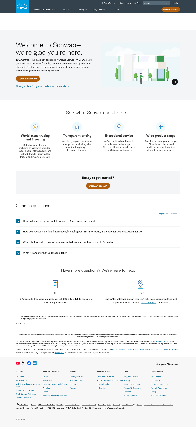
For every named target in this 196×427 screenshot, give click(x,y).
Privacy (33, 405)
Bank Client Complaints (93, 408)
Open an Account (170, 9)
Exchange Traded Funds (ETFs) (55, 384)
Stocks (45, 377)
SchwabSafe (23, 405)
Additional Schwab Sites (46, 405)
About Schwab (127, 405)
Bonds (45, 392)
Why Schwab (156, 377)
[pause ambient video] (175, 82)
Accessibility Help (104, 405)
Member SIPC (59, 353)
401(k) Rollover (21, 380)
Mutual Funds (48, 380)
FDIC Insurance (58, 408)
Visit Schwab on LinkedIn (35, 363)
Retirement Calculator (105, 377)
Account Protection (38, 408)
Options (73, 384)
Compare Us (156, 380)
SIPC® (49, 408)
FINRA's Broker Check (73, 408)
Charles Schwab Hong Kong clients (140, 349)
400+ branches (148, 302)
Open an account (28, 78)
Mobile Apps (101, 388)
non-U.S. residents (118, 349)
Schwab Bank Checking (25, 390)
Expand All (163, 213)
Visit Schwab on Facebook (29, 363)
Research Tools (103, 384)
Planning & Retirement (132, 388)
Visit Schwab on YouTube (18, 363)
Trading (127, 380)
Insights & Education (131, 377)
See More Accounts (23, 398)
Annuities (46, 388)
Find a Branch (109, 3)
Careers (139, 405)
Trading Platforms (76, 377)
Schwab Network (130, 395)
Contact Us (116, 405)
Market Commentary (132, 384)
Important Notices (22, 408)
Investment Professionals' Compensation (158, 405)
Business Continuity (72, 405)
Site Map (60, 405)
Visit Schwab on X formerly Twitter (23, 363)
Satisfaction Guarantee (159, 384)
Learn (116, 9)
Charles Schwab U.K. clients (166, 349)
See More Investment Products (55, 395)
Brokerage (20, 377)
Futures (73, 388)
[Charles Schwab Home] (22, 6)
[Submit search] (166, 3)
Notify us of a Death (158, 395)
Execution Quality (76, 380)
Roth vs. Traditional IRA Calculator (110, 380)
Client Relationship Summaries (114, 408)
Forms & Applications (159, 388)
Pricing (153, 392)
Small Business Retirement (26, 394)
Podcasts (127, 392)
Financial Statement (89, 405)
